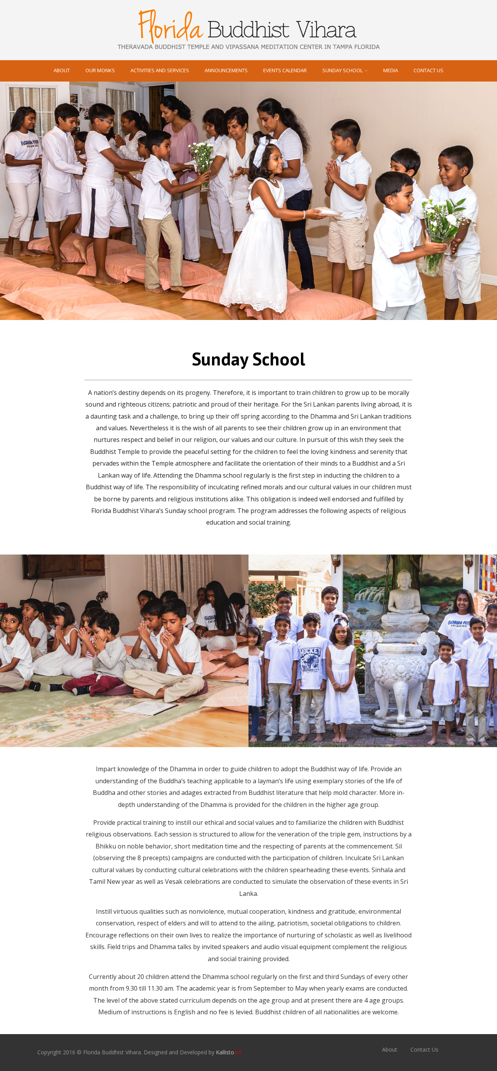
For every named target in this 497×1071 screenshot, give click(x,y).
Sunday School (342, 70)
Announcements (226, 70)
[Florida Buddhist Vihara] (248, 56)
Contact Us (428, 70)
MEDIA (390, 70)
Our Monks (100, 70)
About (62, 70)
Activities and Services (159, 70)
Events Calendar (285, 70)
